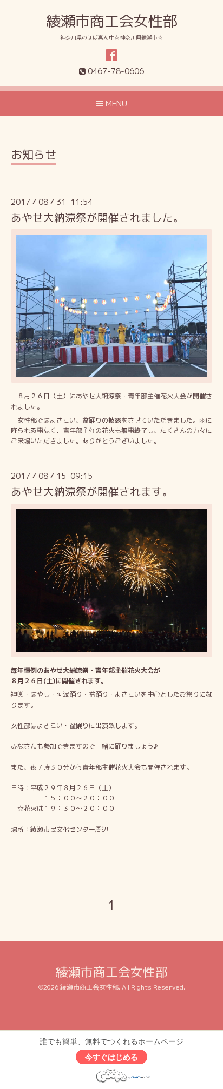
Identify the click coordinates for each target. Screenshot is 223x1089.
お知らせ (33, 156)
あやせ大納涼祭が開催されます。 (92, 491)
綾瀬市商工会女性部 (112, 21)
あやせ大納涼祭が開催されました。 (97, 217)
